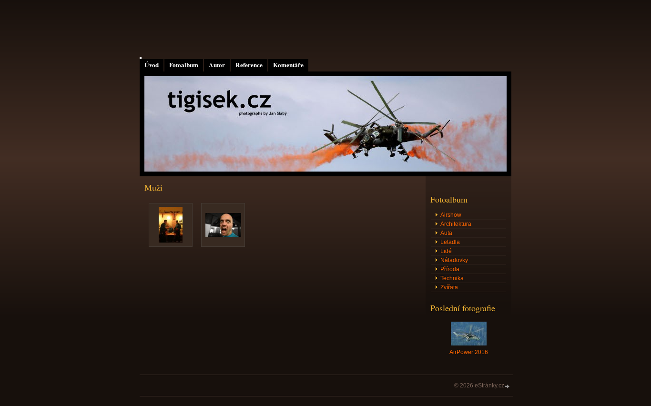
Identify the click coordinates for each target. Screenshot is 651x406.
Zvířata (449, 287)
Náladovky (454, 260)
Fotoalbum (183, 65)
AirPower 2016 (468, 352)
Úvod (151, 65)
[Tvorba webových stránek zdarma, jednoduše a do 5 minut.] (507, 386)
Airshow (450, 215)
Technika (452, 278)
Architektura (455, 224)
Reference (249, 65)
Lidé (446, 251)
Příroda (449, 269)
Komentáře (288, 65)
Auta (446, 233)
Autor (217, 65)
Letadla (450, 242)
